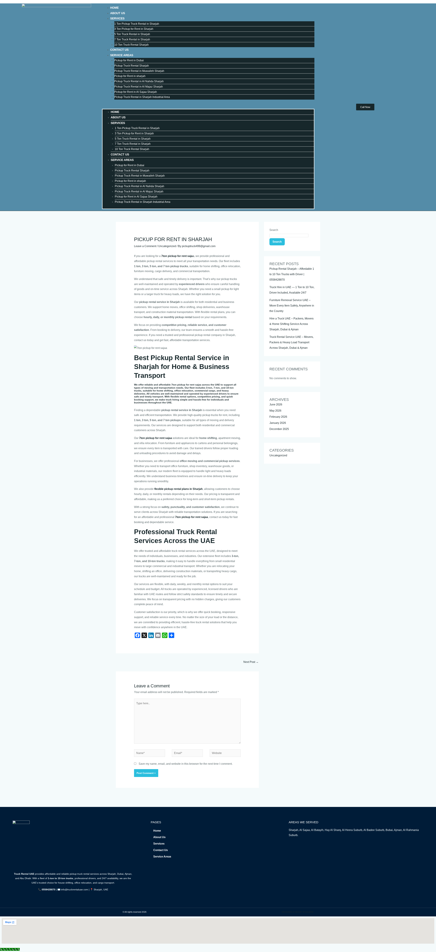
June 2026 (275, 404)
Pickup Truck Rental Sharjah (131, 65)
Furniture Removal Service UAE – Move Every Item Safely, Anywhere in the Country (291, 305)
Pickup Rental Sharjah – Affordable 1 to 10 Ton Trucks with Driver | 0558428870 (291, 274)
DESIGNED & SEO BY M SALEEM (297, 912)
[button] (208, 106)
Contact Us (119, 49)
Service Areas (121, 55)
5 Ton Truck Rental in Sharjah (132, 34)
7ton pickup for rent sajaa (155, 438)
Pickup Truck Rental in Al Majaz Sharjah (138, 86)
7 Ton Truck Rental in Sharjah (132, 39)
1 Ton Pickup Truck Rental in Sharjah (136, 23)
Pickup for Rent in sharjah (129, 76)
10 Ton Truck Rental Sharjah (131, 44)
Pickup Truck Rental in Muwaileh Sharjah (139, 70)
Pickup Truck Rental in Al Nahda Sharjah (139, 81)
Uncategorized (167, 246)
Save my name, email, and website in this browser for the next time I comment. (185, 763)
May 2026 (275, 410)
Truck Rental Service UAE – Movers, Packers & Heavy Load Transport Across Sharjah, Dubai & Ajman (291, 342)
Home (114, 7)
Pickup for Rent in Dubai (129, 60)
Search (273, 230)
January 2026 (277, 422)
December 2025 (279, 429)
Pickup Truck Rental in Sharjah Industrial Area (142, 97)
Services (117, 18)
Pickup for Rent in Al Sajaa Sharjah (135, 91)
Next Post (251, 661)
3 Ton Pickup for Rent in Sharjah (133, 28)
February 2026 (278, 416)
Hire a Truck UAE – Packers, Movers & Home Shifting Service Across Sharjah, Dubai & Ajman (291, 324)
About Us (117, 13)
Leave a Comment (145, 246)
